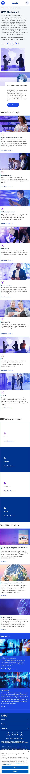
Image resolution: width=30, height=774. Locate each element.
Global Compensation (8, 212)
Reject (15, 767)
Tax (2, 359)
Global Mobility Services (8, 658)
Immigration (5, 248)
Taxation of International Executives (13, 583)
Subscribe (11, 105)
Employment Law (6, 175)
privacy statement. (7, 764)
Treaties (3, 395)
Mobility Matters (7, 617)
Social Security (5, 322)
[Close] (28, 751)
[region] (15, 762)
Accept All (15, 771)
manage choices (19, 762)
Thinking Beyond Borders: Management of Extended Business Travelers (14, 548)
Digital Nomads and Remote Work (11, 137)
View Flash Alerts (8, 441)
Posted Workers (6, 285)
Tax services (5, 690)
